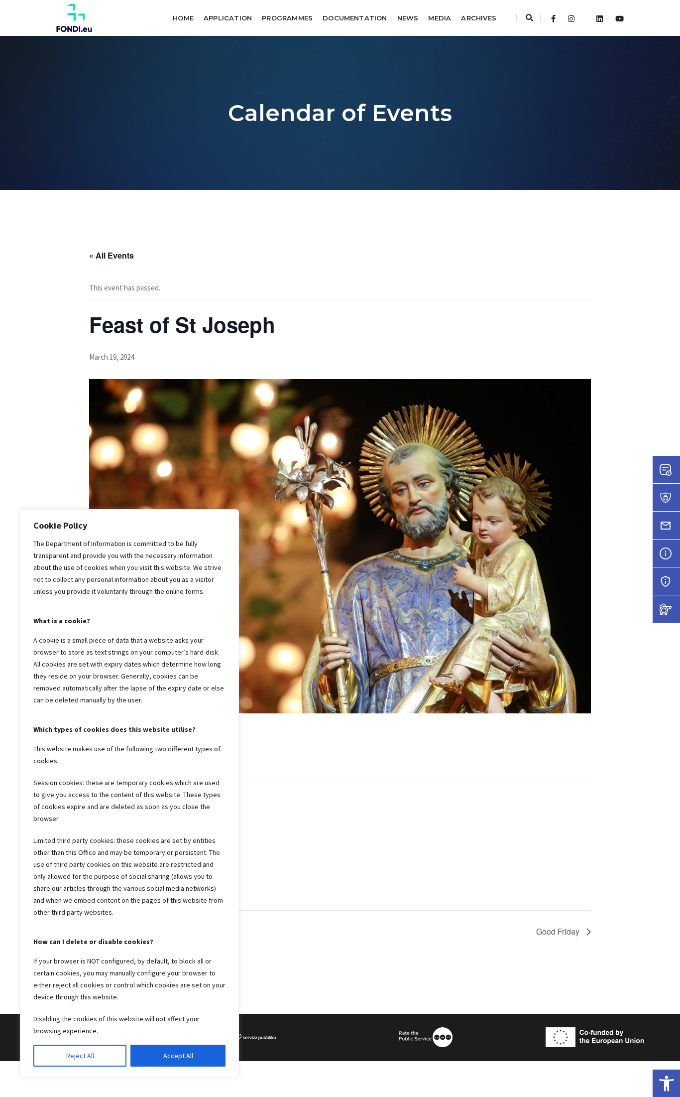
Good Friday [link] (558, 931)
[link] (666, 1083)
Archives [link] (478, 18)
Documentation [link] (355, 18)
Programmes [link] (287, 18)
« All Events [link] (111, 255)
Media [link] (439, 18)
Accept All (178, 1055)
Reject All (80, 1055)
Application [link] (228, 18)
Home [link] (183, 18)
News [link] (408, 18)
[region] (129, 793)
